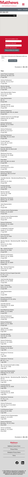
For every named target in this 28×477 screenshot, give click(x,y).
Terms (14, 455)
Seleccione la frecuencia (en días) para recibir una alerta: (14, 57)
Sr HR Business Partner (7, 409)
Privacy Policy (14, 449)
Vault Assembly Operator (7, 279)
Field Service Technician (7, 352)
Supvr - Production (5, 285)
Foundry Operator (5, 141)
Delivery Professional (6, 80)
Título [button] (2, 71)
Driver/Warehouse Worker (7, 309)
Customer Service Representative (9, 210)
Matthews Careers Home (14, 446)
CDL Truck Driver (5, 234)
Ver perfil (25, 9)
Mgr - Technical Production (7, 267)
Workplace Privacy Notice (14, 452)
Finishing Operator (5, 185)
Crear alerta (13, 60)
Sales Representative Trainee (8, 92)
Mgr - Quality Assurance (7, 248)
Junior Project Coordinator (7, 74)
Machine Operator (5, 86)
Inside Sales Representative (8, 371)
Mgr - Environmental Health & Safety (10, 365)
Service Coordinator (6, 427)
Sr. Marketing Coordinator (7, 228)
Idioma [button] (19, 9)
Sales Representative (6, 98)
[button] (23, 4)
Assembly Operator (5, 104)
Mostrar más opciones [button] (11, 47)
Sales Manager (4, 328)
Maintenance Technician (7, 198)
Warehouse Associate (6, 153)
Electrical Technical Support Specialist (10, 273)
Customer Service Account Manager (10, 116)
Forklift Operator (5, 165)
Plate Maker (4, 159)
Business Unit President (7, 254)
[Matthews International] (14, 443)
